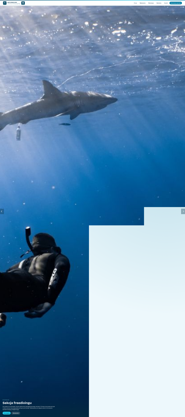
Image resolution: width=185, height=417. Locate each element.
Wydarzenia (142, 3)
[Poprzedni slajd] (2, 211)
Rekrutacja (151, 3)
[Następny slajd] (183, 211)
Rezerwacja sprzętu (176, 3)
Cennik (166, 3)
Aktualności (16, 413)
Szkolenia (159, 3)
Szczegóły (6, 413)
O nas (135, 3)
